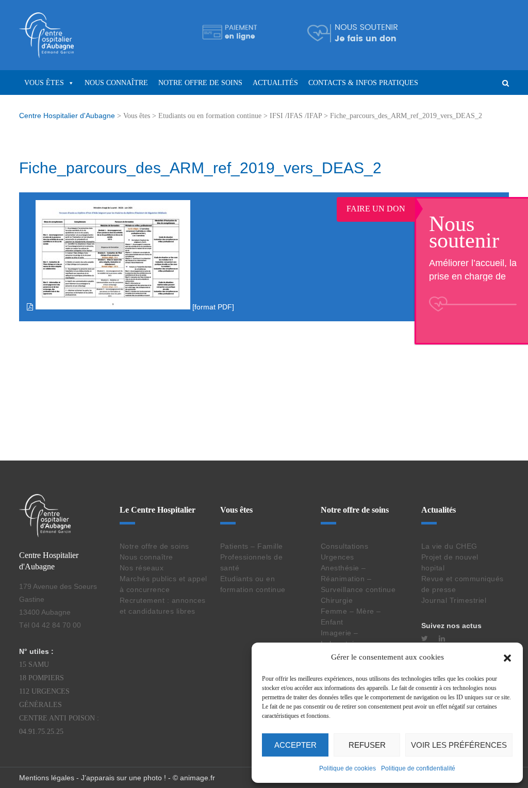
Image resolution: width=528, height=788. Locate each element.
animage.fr (197, 778)
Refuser (367, 745)
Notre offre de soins (200, 83)
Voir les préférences (459, 745)
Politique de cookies (347, 768)
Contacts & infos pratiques (363, 83)
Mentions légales (46, 778)
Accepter (295, 745)
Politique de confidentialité (418, 768)
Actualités (275, 83)
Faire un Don (388, 208)
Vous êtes (44, 83)
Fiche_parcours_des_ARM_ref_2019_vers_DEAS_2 (200, 167)
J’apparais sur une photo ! (123, 778)
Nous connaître (116, 83)
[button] (507, 657)
